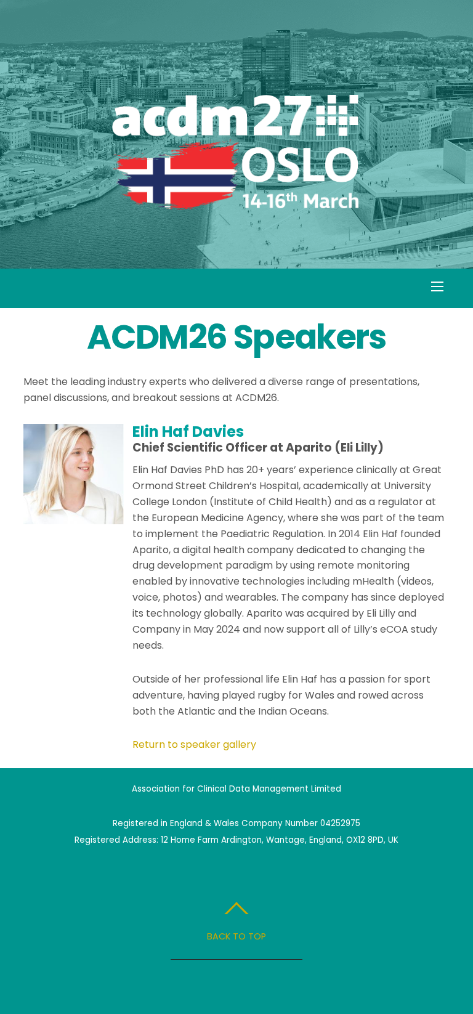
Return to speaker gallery (194, 744)
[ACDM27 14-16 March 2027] (235, 203)
